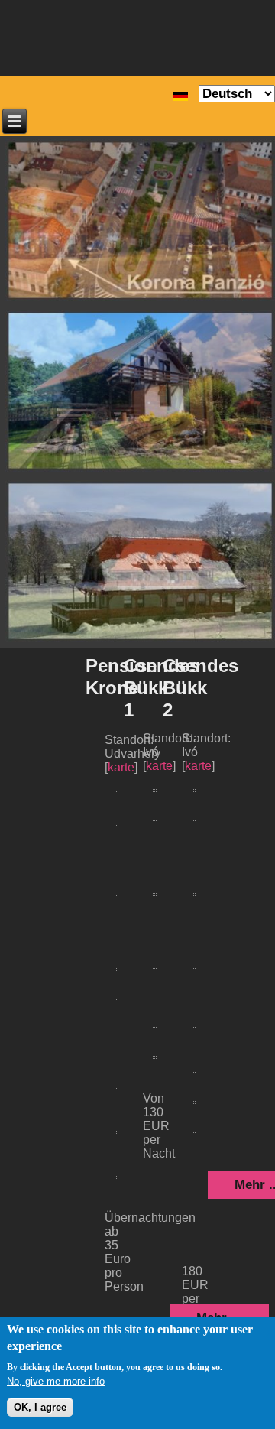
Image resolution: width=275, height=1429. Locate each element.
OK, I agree (40, 1407)
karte (198, 765)
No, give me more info (56, 1381)
